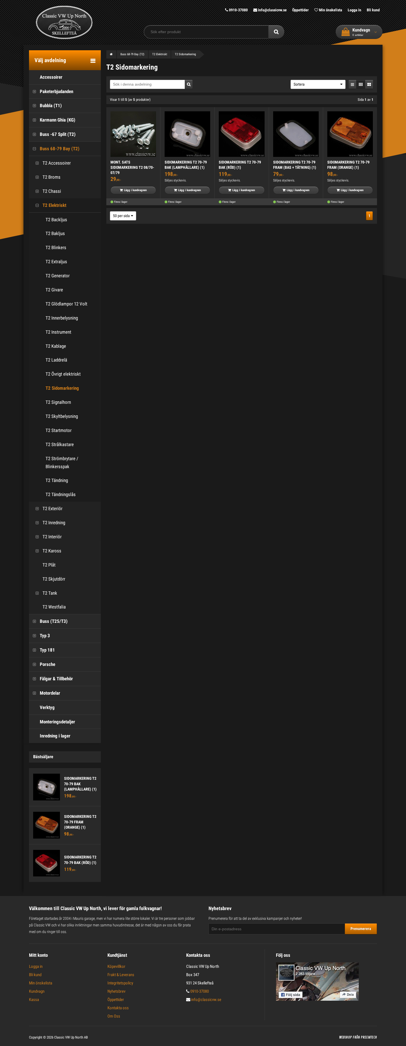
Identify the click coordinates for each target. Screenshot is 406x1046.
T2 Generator (58, 275)
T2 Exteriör (52, 508)
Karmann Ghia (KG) (57, 120)
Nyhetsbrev (116, 991)
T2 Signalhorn (58, 402)
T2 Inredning (54, 522)
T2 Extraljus (56, 261)
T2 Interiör (52, 536)
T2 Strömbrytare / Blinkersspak (62, 462)
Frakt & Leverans (120, 974)
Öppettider (300, 10)
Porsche (47, 664)
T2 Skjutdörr (54, 579)
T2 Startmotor (59, 430)
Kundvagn (36, 991)
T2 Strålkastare (60, 444)
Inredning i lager (55, 736)
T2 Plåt (49, 565)
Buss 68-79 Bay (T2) (60, 148)
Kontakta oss (118, 1007)
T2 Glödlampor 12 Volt (66, 304)
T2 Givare (54, 290)
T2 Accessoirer (57, 163)
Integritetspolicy (120, 983)
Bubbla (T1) (51, 105)
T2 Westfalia (54, 607)
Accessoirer (51, 77)
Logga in (354, 10)
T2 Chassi (52, 191)
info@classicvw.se (272, 10)
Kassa (34, 999)
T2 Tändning (57, 480)
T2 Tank (50, 593)
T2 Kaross (52, 551)
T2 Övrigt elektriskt (63, 374)
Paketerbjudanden (56, 91)
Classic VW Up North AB (71, 1037)
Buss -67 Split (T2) (58, 134)
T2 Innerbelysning (62, 318)
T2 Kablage (56, 346)
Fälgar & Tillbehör (56, 678)
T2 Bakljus (55, 233)
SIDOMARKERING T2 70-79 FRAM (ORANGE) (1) (80, 821)
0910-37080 (238, 10)
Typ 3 (45, 635)
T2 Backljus (56, 219)
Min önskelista (330, 10)
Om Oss (113, 1016)
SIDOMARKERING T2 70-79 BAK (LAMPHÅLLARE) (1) (80, 783)
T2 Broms (51, 177)
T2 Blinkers (56, 247)
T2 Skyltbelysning (62, 416)
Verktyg (47, 707)
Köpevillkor (116, 966)
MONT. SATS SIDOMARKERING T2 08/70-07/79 (132, 167)
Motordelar (50, 693)
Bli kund (373, 10)
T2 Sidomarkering (62, 388)
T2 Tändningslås (61, 494)
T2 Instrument (58, 332)
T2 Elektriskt (54, 205)
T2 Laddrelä (56, 360)
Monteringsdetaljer (57, 721)
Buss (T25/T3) (54, 621)
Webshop (345, 1037)
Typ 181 (47, 650)
